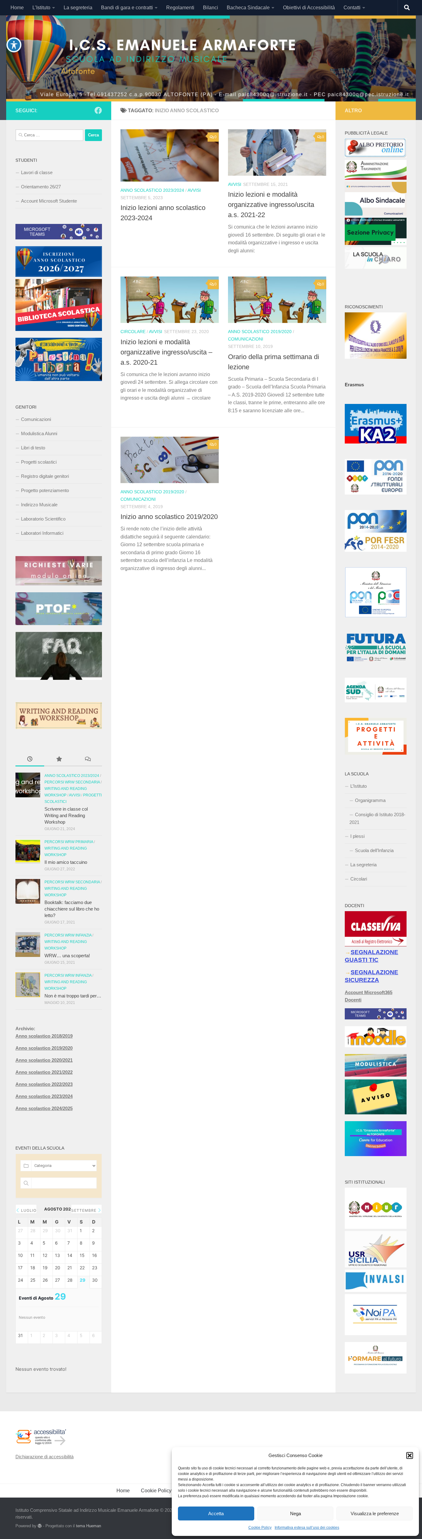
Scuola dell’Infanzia (374, 850)
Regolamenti (180, 7)
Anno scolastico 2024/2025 (44, 1108)
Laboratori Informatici (42, 533)
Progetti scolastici (39, 462)
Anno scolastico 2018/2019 (44, 1036)
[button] (410, 1455)
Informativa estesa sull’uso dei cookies (307, 1527)
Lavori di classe (37, 172)
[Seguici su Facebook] (98, 110)
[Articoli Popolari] (58, 759)
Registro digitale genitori (45, 476)
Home (17, 7)
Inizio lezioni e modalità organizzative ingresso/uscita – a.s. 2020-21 (166, 352)
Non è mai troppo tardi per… (72, 995)
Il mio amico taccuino (65, 862)
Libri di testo (33, 447)
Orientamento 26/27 (41, 186)
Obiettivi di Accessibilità (309, 7)
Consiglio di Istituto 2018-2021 (377, 818)
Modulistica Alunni (39, 433)
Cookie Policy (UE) (162, 1490)
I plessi (357, 836)
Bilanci (210, 7)
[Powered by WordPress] (40, 1526)
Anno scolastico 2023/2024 (152, 190)
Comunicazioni (245, 339)
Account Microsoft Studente (49, 201)
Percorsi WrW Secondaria (72, 782)
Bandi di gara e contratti (127, 7)
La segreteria (78, 7)
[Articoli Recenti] (29, 759)
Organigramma (370, 800)
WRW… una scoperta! (67, 955)
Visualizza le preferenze (375, 1513)
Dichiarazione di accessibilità (44, 1456)
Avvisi (194, 190)
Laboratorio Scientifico (43, 518)
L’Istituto (41, 7)
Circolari (358, 878)
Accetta (216, 1513)
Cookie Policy (260, 1527)
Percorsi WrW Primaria (68, 842)
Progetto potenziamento (45, 490)
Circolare (133, 331)
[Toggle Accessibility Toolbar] (13, 44)
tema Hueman (88, 1526)
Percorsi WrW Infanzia (67, 935)
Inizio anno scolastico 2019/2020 (169, 517)
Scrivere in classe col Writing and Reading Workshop (66, 815)
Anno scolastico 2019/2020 (260, 331)
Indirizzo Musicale (39, 504)
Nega (295, 1513)
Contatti (352, 7)
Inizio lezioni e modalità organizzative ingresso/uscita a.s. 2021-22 (271, 205)
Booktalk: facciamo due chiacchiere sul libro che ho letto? (71, 909)
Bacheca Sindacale (248, 7)
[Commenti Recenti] (87, 759)
